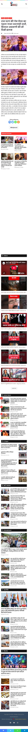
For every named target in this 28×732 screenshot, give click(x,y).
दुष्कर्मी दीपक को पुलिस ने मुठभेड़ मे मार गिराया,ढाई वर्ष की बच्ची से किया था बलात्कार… (9, 446)
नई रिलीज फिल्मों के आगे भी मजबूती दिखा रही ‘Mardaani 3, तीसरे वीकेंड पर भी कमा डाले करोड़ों (7, 164)
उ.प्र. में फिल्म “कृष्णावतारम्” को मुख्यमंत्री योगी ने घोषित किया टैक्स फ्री (21, 147)
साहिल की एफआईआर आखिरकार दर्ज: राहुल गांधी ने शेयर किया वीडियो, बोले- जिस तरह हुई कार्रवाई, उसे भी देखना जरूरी (18, 507)
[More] (18, 122)
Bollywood (14, 127)
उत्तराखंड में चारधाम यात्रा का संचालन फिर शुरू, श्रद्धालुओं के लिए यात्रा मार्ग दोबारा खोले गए (17, 582)
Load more (14, 388)
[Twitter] (12, 122)
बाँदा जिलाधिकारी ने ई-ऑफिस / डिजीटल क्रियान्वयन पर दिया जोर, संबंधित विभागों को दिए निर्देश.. (18, 643)
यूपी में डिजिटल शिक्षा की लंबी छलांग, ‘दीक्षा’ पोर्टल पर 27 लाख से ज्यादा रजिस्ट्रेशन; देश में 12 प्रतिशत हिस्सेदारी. (18, 620)
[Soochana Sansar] (14, 4)
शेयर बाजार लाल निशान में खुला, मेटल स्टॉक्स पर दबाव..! (18, 686)
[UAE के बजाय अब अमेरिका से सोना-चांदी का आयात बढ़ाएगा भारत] (5, 681)
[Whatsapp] (15, 122)
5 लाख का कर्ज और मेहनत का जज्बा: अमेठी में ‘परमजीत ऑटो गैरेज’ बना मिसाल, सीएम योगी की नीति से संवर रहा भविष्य (17, 433)
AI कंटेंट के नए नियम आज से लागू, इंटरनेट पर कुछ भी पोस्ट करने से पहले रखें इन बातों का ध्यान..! (14, 671)
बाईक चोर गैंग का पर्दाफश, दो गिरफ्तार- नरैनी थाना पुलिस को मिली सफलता (9, 471)
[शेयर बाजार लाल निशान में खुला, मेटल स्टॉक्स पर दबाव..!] (5, 688)
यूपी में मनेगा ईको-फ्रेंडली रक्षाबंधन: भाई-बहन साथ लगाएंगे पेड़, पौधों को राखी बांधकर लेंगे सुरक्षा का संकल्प (18, 416)
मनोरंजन (10, 18)
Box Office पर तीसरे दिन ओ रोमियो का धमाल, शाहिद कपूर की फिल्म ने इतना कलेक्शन (21, 163)
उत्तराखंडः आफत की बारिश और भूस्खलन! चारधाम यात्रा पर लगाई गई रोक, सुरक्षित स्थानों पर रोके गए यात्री (18, 568)
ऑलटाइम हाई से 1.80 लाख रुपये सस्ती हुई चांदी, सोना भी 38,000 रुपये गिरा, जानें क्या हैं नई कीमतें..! (18, 695)
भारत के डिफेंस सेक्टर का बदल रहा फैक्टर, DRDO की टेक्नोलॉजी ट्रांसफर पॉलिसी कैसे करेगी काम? (18, 490)
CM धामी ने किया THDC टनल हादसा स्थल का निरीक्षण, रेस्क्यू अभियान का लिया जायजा (14, 551)
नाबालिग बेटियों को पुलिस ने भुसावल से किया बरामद (8, 477)
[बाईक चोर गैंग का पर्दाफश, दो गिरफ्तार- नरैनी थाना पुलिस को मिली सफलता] (23, 472)
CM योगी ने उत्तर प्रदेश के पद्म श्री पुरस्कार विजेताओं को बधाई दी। (7, 146)
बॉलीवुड (3, 18)
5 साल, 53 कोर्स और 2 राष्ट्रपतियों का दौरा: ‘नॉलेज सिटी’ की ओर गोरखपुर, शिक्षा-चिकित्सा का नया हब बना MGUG (18, 425)
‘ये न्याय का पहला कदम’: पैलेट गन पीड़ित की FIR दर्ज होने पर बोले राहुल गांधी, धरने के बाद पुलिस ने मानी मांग (18, 515)
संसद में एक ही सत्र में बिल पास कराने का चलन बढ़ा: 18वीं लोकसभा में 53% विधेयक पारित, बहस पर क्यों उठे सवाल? (18, 498)
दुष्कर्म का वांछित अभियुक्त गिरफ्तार (7, 452)
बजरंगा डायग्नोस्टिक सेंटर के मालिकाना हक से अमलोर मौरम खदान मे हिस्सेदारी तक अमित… (18, 636)
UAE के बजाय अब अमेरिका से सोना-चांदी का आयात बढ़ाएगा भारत (17, 680)
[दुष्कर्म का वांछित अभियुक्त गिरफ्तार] (23, 454)
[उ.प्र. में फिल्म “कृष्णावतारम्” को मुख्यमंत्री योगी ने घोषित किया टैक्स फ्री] (21, 139)
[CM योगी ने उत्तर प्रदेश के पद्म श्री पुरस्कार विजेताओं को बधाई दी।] (7, 139)
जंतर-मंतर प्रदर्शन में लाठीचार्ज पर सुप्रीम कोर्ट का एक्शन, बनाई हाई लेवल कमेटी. (18, 523)
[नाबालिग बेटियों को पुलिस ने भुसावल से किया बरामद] (23, 479)
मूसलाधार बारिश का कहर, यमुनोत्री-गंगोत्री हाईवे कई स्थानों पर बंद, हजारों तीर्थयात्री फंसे (18, 575)
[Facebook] (9, 122)
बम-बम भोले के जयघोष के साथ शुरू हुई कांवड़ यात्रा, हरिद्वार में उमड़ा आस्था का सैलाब (17, 560)
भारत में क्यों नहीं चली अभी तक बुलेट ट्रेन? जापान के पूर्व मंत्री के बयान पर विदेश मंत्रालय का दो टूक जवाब (18, 629)
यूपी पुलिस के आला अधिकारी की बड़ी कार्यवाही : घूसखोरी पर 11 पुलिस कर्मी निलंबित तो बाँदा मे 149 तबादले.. (18, 703)
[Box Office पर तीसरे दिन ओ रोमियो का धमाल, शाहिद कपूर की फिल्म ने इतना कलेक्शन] (21, 156)
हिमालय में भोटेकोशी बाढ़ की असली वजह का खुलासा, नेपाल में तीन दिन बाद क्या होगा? (18, 408)
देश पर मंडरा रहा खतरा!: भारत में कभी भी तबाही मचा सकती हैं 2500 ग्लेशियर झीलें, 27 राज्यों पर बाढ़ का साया (18, 401)
